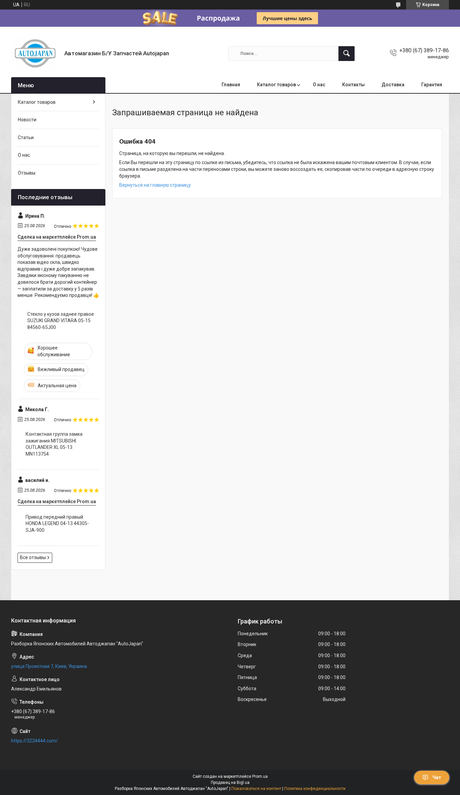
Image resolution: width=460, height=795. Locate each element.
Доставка (393, 84)
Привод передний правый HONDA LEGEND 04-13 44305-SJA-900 (57, 523)
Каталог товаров (276, 84)
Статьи (26, 137)
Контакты (353, 84)
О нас (319, 84)
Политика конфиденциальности (315, 788)
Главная (231, 84)
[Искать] (346, 53)
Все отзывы (33, 557)
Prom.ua (260, 776)
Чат (436, 777)
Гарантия (431, 84)
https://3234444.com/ (34, 740)
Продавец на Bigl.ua (230, 782)
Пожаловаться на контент (256, 788)
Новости (27, 119)
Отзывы (26, 173)
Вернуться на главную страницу (155, 185)
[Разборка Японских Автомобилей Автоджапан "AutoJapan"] (35, 53)
